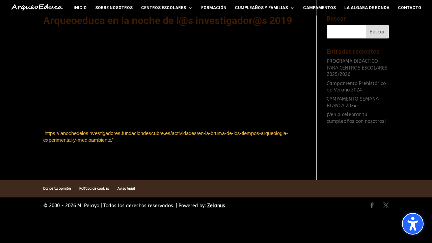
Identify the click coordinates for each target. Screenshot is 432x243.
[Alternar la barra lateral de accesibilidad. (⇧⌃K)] (413, 224)
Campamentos (319, 7)
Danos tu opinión (57, 189)
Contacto (409, 7)
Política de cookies (94, 189)
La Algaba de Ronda (366, 7)
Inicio (80, 7)
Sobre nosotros (114, 7)
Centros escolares (163, 7)
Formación (213, 7)
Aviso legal (126, 189)
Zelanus (216, 206)
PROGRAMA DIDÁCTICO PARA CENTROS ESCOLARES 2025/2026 (357, 67)
